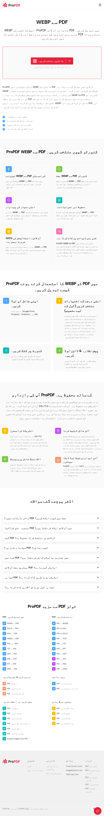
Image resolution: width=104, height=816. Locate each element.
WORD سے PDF (13, 623)
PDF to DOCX (62, 633)
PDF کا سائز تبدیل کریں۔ (67, 688)
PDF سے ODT (61, 654)
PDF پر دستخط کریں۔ (65, 723)
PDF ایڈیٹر (12, 683)
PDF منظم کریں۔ (13, 728)
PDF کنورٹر (91, 766)
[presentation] (52, 63)
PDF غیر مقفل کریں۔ (65, 708)
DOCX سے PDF (12, 628)
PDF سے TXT (61, 643)
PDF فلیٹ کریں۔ (63, 713)
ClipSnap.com (72, 774)
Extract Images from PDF (17, 739)
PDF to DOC (62, 628)
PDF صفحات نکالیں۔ (15, 734)
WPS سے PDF (12, 669)
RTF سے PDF (11, 664)
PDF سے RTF (61, 649)
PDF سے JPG (61, 659)
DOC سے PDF (12, 633)
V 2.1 (27, 809)
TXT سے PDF (11, 649)
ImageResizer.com (74, 770)
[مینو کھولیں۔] (69, 61)
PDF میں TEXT (12, 643)
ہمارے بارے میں (35, 770)
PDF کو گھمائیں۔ (14, 718)
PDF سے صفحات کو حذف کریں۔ (18, 723)
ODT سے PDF (12, 654)
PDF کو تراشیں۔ (13, 688)
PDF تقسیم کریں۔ (14, 713)
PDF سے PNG (61, 664)
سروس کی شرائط (54, 773)
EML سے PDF (12, 659)
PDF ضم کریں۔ (12, 708)
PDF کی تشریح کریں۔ (15, 694)
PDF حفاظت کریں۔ (64, 718)
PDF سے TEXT (62, 638)
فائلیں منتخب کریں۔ (51, 61)
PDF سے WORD (62, 623)
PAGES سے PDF (13, 638)
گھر (29, 766)
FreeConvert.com (74, 766)
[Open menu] (99, 4)
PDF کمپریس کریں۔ (64, 683)
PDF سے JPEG (62, 669)
